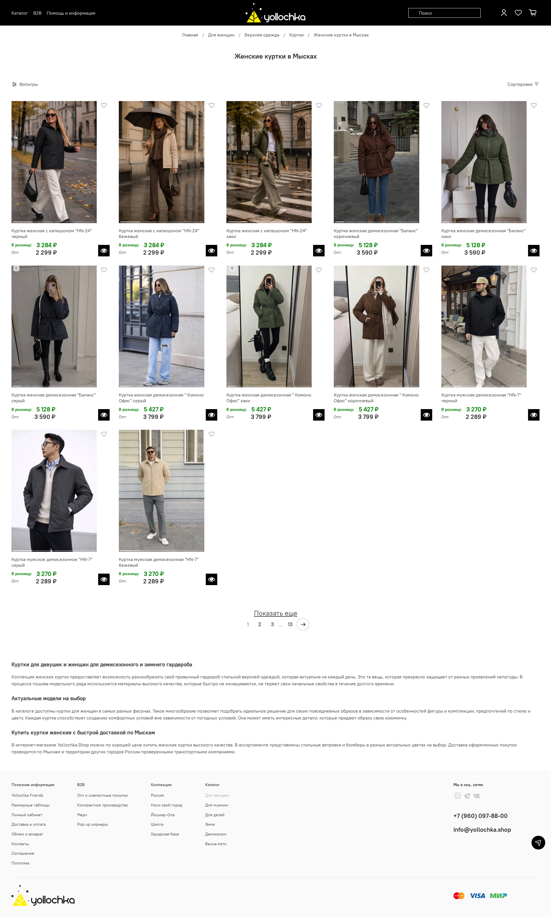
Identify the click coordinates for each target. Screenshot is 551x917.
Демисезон (215, 834)
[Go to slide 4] (85, 219)
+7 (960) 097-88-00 (480, 816)
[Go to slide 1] (23, 219)
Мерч (82, 814)
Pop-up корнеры (92, 824)
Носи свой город (166, 805)
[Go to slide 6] (392, 219)
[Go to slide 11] (521, 219)
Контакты (20, 843)
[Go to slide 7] (402, 219)
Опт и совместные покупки (102, 795)
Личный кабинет (26, 814)
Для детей (214, 814)
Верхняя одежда (262, 35)
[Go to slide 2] (44, 219)
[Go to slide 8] (413, 219)
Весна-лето (215, 843)
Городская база (165, 834)
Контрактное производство (102, 805)
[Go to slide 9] (506, 219)
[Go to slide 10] (514, 219)
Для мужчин (216, 805)
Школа (157, 824)
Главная (190, 35)
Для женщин (221, 35)
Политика (20, 863)
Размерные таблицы (30, 805)
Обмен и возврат (27, 834)
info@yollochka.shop (482, 829)
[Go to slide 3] (64, 219)
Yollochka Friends (27, 795)
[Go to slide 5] (381, 219)
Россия (157, 795)
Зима (210, 824)
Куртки (296, 35)
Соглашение (22, 853)
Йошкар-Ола (162, 814)
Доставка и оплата (28, 824)
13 (290, 624)
